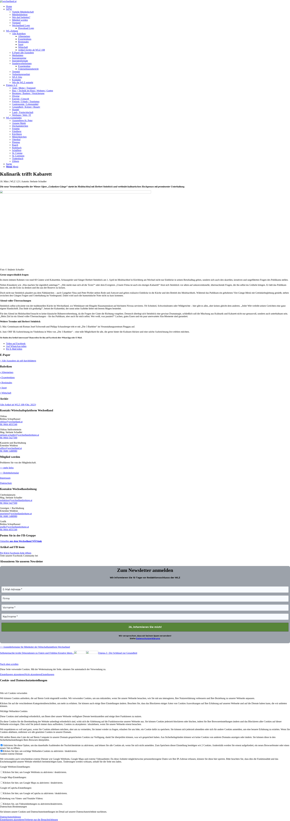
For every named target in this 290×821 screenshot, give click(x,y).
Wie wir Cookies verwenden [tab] (13, 693)
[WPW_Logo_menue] (8, 1)
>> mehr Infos (7, 467)
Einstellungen (47, 674)
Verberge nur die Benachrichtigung (41, 819)
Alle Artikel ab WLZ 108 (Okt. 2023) (18, 404)
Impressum (5, 478)
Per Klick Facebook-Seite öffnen (15, 553)
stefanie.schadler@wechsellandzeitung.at (19, 435)
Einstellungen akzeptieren (12, 674)
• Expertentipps (7, 377)
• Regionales (6, 382)
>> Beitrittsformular (9, 473)
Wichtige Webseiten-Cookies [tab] (13, 711)
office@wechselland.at (11, 448)
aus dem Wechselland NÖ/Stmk (25, 541)
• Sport (3, 387)
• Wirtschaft (5, 393)
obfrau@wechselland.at (11, 421)
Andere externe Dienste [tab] (11, 753)
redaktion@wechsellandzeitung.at (16, 500)
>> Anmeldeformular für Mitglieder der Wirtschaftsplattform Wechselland (35, 647)
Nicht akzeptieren (32, 674)
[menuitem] (148, 6)
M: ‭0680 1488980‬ (8, 451)
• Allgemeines (6, 372)
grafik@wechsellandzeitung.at (14, 527)
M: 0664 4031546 (8, 424)
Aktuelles (4, 541)
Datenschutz (6, 483)
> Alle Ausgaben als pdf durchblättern (18, 360)
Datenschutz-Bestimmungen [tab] (13, 806)
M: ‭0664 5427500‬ (8, 437)
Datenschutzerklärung (148, 638)
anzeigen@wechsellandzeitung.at (16, 513)
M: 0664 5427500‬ (8, 503)
